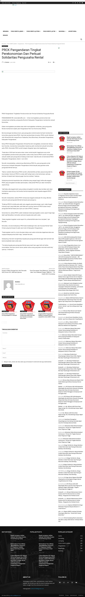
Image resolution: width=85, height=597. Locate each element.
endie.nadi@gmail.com (15, 595)
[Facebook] (73, 3)
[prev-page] (3, 322)
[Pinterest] (22, 66)
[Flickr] (68, 582)
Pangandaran (21, 43)
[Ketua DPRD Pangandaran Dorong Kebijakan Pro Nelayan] (10, 306)
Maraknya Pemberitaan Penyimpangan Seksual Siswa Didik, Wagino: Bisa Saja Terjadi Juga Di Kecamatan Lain (69, 355)
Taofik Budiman (62, 304)
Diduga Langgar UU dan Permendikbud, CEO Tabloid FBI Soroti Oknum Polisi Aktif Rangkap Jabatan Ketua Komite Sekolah (74, 175)
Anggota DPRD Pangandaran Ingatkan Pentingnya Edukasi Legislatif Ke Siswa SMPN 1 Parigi (46, 315)
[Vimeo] (80, 3)
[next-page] (5, 322)
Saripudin (60, 360)
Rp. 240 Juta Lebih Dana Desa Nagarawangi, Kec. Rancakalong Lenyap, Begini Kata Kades (70, 408)
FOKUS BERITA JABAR (12, 43)
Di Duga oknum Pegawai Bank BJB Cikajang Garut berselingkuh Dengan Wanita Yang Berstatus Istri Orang (70, 479)
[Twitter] (78, 3)
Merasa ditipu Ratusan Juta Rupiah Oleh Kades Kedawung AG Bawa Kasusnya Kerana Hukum (69, 312)
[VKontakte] (76, 582)
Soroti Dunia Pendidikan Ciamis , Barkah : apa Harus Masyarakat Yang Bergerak (70, 306)
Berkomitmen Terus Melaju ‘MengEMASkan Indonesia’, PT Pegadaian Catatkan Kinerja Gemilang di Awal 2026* (18, 547)
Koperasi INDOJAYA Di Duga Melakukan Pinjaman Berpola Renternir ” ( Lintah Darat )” (70, 506)
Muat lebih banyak (70, 183)
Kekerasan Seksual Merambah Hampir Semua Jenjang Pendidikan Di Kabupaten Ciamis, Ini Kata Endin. (69, 330)
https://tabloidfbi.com (20, 284)
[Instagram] (75, 3)
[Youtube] (82, 3)
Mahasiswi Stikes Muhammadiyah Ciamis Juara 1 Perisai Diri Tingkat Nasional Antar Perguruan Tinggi (70, 427)
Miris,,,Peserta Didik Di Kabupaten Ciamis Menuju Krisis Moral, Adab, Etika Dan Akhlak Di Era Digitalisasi (70, 323)
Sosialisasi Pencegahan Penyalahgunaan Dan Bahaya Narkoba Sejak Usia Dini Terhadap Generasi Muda (69, 421)
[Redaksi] (3, 62)
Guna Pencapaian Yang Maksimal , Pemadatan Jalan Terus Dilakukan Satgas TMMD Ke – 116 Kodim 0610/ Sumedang (42, 272)
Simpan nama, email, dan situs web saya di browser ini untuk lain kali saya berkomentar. (28, 361)
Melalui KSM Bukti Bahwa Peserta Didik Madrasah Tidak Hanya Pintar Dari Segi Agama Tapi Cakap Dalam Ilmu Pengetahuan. (70, 299)
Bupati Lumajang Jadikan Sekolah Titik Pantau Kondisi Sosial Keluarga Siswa (74, 138)
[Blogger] (60, 582)
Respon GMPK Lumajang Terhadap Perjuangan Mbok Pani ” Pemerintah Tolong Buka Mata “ (70, 513)
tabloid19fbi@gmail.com (37, 588)
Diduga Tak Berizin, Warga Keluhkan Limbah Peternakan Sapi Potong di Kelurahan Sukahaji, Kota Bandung (70, 446)
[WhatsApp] (26, 66)
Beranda (4, 43)
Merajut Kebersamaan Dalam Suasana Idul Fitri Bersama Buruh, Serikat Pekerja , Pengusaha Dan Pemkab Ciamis (70, 493)
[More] (30, 66)
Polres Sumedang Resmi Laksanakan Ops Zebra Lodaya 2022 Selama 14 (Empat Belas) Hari (70, 519)
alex (59, 511)
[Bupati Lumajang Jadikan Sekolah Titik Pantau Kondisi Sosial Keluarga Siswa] (62, 139)
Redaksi (7, 62)
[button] (81, 39)
